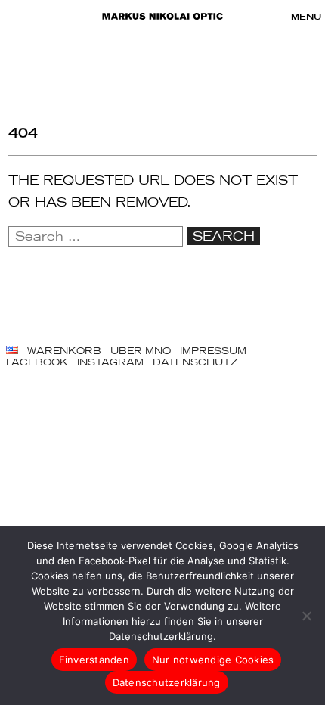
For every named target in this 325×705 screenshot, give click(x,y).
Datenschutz (195, 362)
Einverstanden (94, 660)
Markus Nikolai (162, 16)
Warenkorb (64, 350)
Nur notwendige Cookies (213, 660)
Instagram (110, 362)
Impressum (213, 350)
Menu (306, 16)
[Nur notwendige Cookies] (306, 615)
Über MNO (140, 350)
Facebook (37, 362)
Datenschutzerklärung (167, 682)
